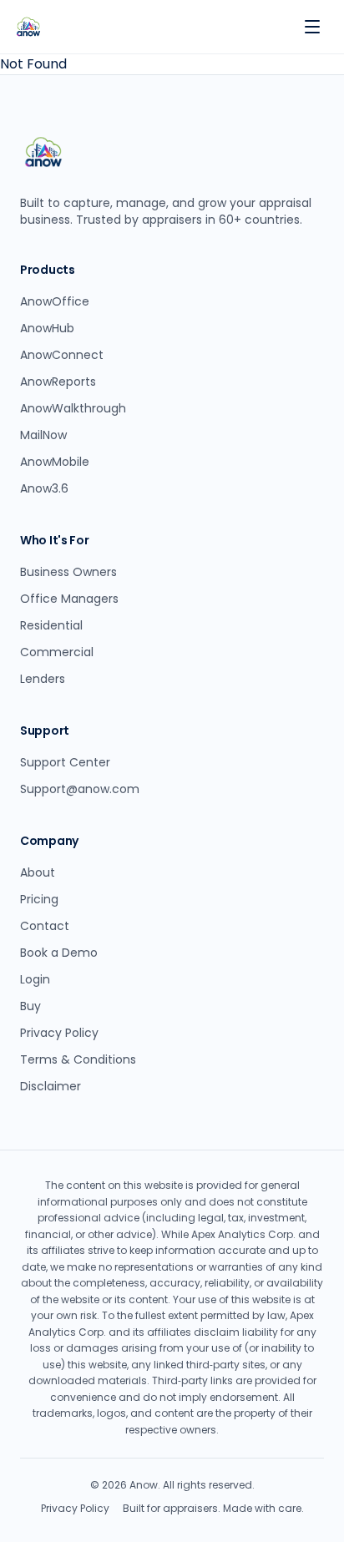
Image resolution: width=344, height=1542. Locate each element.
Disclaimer (50, 1086)
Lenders (42, 678)
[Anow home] (28, 27)
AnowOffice (54, 301)
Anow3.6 (44, 488)
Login (35, 979)
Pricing (39, 899)
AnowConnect (62, 354)
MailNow (43, 435)
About (37, 872)
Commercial (57, 652)
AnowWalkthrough (73, 408)
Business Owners (68, 572)
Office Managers (69, 598)
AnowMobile (54, 461)
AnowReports (58, 381)
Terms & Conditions (78, 1059)
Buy (30, 1006)
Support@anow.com (79, 789)
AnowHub (47, 328)
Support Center (65, 762)
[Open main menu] (312, 26)
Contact (44, 926)
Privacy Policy (59, 1032)
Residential (51, 625)
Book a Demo (59, 952)
